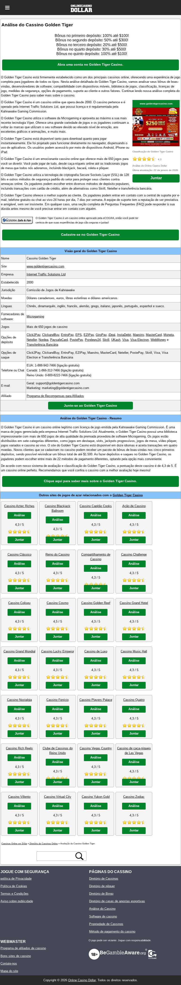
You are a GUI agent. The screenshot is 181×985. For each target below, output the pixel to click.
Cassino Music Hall (134, 651)
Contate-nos (8, 963)
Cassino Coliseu (19, 603)
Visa (125, 340)
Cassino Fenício (57, 700)
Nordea (43, 340)
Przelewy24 (93, 340)
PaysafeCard (59, 340)
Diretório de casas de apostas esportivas (117, 901)
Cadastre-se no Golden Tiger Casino (90, 234)
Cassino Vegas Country (96, 748)
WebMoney (158, 340)
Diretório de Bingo (101, 893)
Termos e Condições (14, 893)
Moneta (169, 335)
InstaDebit (124, 335)
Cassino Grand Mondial (19, 651)
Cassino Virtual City (57, 796)
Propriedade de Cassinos (106, 924)
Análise (19, 515)
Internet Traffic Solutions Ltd (46, 274)
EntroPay (67, 335)
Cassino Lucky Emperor (57, 651)
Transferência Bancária (42, 344)
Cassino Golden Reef (95, 603)
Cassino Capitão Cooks (96, 506)
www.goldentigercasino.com (156, 103)
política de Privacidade (16, 878)
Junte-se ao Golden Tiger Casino (90, 405)
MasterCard (154, 335)
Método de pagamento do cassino (112, 931)
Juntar (156, 178)
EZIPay (89, 335)
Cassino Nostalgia (19, 700)
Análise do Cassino (102, 908)
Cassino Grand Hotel (134, 603)
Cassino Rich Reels (19, 748)
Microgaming (35, 316)
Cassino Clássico (19, 554)
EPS (78, 335)
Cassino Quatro (133, 700)
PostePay (76, 340)
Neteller (32, 340)
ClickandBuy (50, 335)
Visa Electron (139, 340)
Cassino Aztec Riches (19, 506)
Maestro (138, 335)
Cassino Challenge (134, 554)
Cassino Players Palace (95, 700)
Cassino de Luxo (95, 651)
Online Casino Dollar (82, 980)
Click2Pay (33, 335)
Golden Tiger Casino (128, 495)
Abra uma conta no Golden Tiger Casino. (90, 64)
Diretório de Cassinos (103, 878)
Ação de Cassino (134, 506)
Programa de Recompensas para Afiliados (55, 396)
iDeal (111, 335)
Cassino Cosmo (57, 603)
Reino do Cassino (57, 554)
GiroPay (101, 335)
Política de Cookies (13, 886)
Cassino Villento (19, 796)
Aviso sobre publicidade (16, 901)
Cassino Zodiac (133, 796)
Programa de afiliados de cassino (23, 948)
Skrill (106, 340)
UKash (115, 340)
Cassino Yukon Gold (96, 796)
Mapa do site (9, 971)
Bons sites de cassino (15, 956)
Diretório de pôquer (102, 886)
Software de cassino (103, 916)
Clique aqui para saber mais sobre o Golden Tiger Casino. (90, 481)
